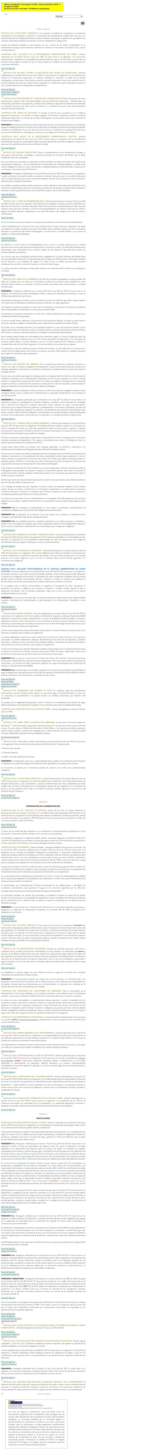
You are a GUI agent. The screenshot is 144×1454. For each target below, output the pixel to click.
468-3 (30, 1159)
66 (47, 1216)
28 (56, 1278)
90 (57, 741)
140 (79, 709)
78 (24, 57)
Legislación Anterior (9, 94)
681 (33, 510)
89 (24, 139)
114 (47, 1143)
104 (72, 778)
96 (85, 1055)
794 (8, 986)
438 (20, 1286)
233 (9, 351)
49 (77, 1122)
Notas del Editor (7, 218)
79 (85, 1033)
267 (47, 1255)
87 (85, 534)
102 (9, 1100)
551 (29, 1286)
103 (49, 850)
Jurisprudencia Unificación (11, 1319)
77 (43, 1328)
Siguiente (47, 29)
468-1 (24, 1159)
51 (27, 813)
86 (80, 423)
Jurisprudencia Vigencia (10, 92)
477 (39, 1154)
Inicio (6, 14)
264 (45, 291)
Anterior (39, 29)
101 (84, 1076)
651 (28, 169)
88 (72, 550)
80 (24, 75)
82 (47, 399)
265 (40, 571)
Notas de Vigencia (8, 68)
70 (46, 1368)
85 (43, 173)
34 (30, 226)
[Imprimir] (82, 25)
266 (62, 613)
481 (51, 1151)
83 (22, 1343)
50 (29, 1350)
